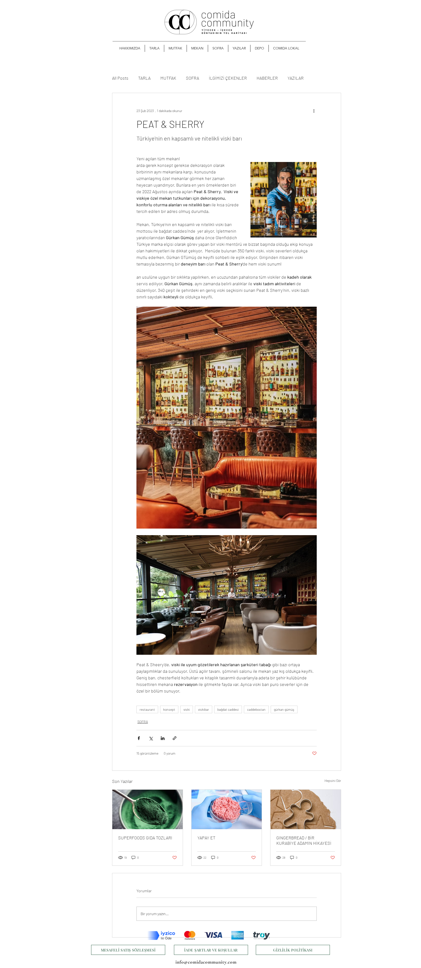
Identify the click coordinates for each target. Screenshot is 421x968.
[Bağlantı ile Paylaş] (174, 738)
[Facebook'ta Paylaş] (138, 738)
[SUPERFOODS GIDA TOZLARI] (147, 809)
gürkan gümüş (284, 709)
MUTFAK (168, 78)
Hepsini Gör (333, 780)
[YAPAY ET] (226, 809)
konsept (169, 709)
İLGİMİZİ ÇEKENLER (228, 78)
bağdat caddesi (228, 709)
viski (186, 709)
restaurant (147, 709)
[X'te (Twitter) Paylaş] (150, 738)
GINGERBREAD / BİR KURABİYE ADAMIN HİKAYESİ (303, 840)
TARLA (144, 78)
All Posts (120, 78)
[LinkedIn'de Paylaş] (162, 738)
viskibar (203, 709)
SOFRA (192, 78)
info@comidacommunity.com (206, 962)
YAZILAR (295, 78)
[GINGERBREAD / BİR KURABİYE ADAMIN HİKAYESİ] (305, 809)
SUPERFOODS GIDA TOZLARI (145, 837)
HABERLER (267, 78)
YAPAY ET (206, 837)
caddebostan (256, 709)
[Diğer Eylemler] (314, 111)
